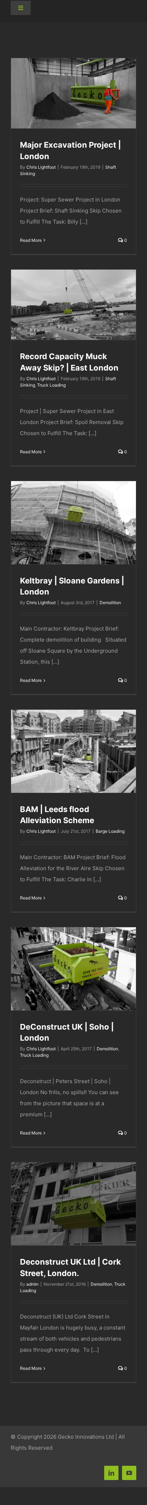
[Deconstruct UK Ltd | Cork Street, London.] (73, 1203)
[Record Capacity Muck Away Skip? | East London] (73, 305)
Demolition (110, 602)
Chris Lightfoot (41, 167)
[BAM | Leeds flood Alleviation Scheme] (73, 751)
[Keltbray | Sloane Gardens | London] (73, 522)
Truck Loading (51, 385)
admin (32, 1284)
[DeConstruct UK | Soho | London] (73, 968)
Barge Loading (110, 831)
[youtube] (129, 1473)
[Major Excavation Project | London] (73, 93)
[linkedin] (111, 1473)
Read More (31, 240)
